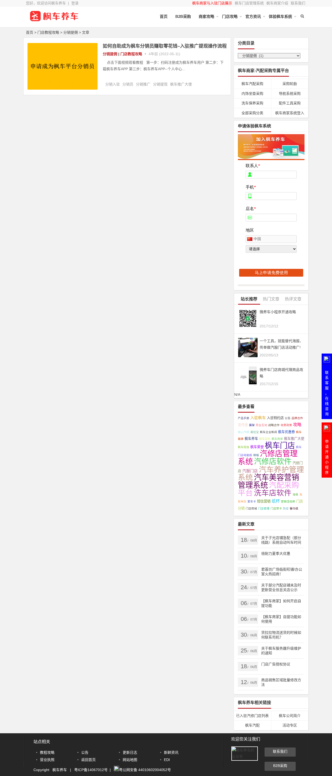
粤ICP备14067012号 (91, 770)
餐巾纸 (294, 508)
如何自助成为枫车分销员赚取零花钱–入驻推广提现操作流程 (165, 46)
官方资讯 (253, 16)
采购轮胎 (289, 84)
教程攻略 (47, 752)
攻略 (297, 424)
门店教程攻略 (48, 32)
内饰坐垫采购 (252, 93)
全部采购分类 (252, 113)
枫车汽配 (252, 725)
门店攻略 (230, 16)
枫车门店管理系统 (249, 3)
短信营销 (264, 501)
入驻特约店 (275, 418)
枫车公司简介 (290, 716)
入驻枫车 (258, 418)
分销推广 (143, 84)
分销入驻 (112, 84)
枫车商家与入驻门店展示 (212, 3)
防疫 (286, 508)
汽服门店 (250, 471)
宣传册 (243, 425)
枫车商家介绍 (277, 3)
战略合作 (274, 425)
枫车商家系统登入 (289, 113)
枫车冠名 (265, 438)
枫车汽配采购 (252, 84)
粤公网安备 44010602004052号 (145, 770)
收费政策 (286, 425)
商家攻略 (206, 16)
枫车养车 (251, 439)
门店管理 (263, 508)
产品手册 (243, 418)
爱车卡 (251, 501)
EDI (167, 760)
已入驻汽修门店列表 (252, 716)
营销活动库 (288, 501)
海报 (295, 494)
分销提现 (160, 84)
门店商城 (251, 508)
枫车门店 (280, 445)
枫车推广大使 (181, 84)
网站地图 (130, 760)
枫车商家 (277, 438)
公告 (287, 418)
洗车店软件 (273, 493)
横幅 (256, 455)
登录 (75, 3)
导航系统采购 (290, 93)
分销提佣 (70, 32)
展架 (252, 425)
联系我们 (298, 3)
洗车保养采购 (252, 103)
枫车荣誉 (257, 447)
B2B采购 (183, 16)
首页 (164, 16)
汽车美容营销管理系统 (268, 481)
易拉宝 (254, 432)
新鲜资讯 (171, 752)
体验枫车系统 (280, 16)
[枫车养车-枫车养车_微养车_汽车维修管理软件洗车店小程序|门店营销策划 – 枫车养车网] (54, 20)
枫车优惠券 (286, 432)
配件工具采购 (290, 103)
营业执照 (47, 760)
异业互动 (261, 425)
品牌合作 (297, 418)
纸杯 (276, 501)
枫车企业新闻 (268, 432)
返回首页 (88, 760)
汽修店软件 (273, 461)
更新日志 (130, 752)
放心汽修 (243, 432)
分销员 (127, 84)
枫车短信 (243, 447)
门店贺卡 (276, 508)
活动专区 (289, 725)
